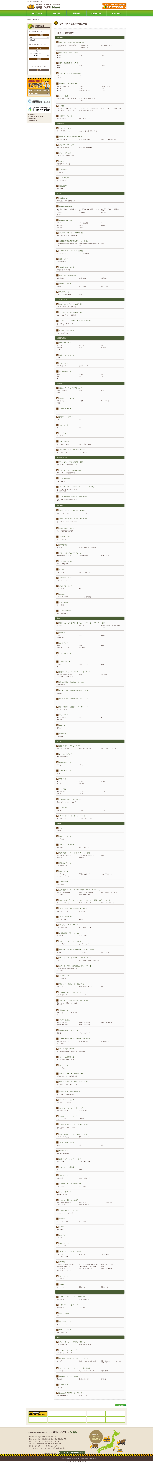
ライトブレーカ (105, 952)
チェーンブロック (62, 1194)
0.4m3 (80, 65)
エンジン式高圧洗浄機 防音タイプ (67, 1051)
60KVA (59, 223)
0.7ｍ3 (81, 76)
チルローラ (60, 1229)
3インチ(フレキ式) (62, 818)
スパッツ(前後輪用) (62, 613)
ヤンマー (103, 347)
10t (58, 419)
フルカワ (81, 345)
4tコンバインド (105, 401)
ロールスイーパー (84, 1041)
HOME (29, 19)
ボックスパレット (84, 1395)
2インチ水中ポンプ (62, 756)
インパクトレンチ (84, 944)
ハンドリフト (60, 1237)
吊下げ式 (59, 547)
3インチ (81, 765)
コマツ (102, 345)
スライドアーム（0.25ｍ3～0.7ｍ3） (111, 108)
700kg (58, 392)
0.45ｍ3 (59, 76)
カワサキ (59, 345)
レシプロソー (82, 1119)
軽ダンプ (81, 625)
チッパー (59, 952)
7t (57, 411)
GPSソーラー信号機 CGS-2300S (88, 1264)
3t (57, 427)
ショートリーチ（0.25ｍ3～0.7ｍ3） (67, 108)
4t (79, 656)
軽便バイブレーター (62, 866)
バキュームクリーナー (85, 1033)
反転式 (81, 919)
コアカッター (60, 1178)
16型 (102, 1145)
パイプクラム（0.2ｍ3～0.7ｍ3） (66, 110)
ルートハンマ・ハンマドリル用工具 (89, 960)
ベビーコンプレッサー (63, 333)
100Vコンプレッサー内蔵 (64, 294)
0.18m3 (59, 55)
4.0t (58, 376)
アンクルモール (61, 481)
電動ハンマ (60, 986)
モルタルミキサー (84, 911)
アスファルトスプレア (63, 452)
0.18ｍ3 (81, 88)
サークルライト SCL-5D (64, 1270)
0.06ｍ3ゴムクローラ (63, 86)
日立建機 (59, 347)
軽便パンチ (104, 855)
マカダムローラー (62, 436)
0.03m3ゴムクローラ (85, 45)
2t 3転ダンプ (60, 637)
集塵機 (59, 1033)
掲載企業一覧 (33, 121)
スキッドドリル (83, 513)
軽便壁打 (81, 857)
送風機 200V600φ (84, 1025)
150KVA (81, 225)
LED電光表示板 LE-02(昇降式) (88, 1266)
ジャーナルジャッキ (62, 1221)
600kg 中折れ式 (62, 390)
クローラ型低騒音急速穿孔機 (65, 531)
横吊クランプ (82, 1202)
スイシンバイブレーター (64, 903)
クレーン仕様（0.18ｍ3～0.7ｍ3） (66, 98)
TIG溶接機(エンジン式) (63, 270)
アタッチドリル (61, 539)
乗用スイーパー (61, 728)
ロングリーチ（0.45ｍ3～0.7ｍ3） (88, 108)
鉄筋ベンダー (60, 1161)
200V (80, 294)
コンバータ (60, 894)
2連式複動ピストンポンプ (64, 556)
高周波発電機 (60, 884)
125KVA (59, 225)
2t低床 (80, 635)
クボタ (81, 347)
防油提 (102, 243)
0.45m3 (103, 65)
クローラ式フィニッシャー (86, 444)
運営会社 (76, 13)
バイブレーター (61, 874)
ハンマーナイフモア (62, 597)
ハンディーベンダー (84, 1161)
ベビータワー (60, 1387)
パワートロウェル (84, 935)
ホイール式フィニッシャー (64, 444)
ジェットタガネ (61, 944)
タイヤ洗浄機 (60, 605)
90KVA (102, 223)
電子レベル (82, 1287)
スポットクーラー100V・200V (87, 1371)
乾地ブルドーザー (62, 366)
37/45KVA (60, 215)
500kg (80, 390)
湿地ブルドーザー (84, 366)
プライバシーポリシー (36, 116)
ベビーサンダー (83, 1110)
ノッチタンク (60, 588)
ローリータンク (61, 1068)
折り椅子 (59, 1361)
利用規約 (32, 114)
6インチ (103, 781)
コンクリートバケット (63, 919)
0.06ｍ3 (81, 86)
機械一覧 (57, 13)
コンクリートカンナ (62, 1110)
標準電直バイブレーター (64, 855)
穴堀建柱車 (60, 736)
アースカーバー (83, 452)
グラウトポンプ (105, 556)
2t (57, 656)
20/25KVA (103, 213)
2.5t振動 (81, 401)
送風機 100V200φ (84, 1022)
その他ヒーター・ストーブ (64, 1353)
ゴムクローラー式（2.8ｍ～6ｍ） (88, 131)
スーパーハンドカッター (64, 1102)
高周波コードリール (84, 894)
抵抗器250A (60, 278)
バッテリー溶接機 (84, 253)
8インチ (59, 783)
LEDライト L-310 (62, 1268)
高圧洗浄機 (82, 1051)
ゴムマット (60, 1371)
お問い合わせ (116, 13)
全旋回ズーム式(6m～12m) (108, 139)
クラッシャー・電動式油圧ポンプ (66, 1094)
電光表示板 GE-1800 (107, 1264)
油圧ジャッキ (82, 1221)
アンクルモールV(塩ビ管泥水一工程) (67, 464)
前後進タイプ (60, 847)
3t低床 (80, 645)
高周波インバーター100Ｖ (64, 892)
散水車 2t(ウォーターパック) (65, 674)
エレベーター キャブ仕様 (86, 110)
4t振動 (58, 403)
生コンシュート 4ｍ (85, 927)
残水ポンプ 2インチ (85, 748)
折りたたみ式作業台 (62, 1395)
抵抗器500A (104, 278)
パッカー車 (104, 674)
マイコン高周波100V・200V (109, 892)
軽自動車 (59, 693)
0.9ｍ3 (102, 76)
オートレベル (60, 1287)
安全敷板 (59, 1379)
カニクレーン (60, 572)
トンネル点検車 (61, 180)
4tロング (59, 666)
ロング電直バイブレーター (86, 855)
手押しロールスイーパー (64, 1041)
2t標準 (58, 635)
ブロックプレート (84, 847)
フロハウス (82, 1307)
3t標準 (58, 645)
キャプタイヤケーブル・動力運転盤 (67, 235)
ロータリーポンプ (62, 927)
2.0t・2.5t (59, 720)
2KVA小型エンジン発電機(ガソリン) (67, 201)
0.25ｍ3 (59, 90)
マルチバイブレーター (107, 874)
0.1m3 (102, 55)
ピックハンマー (83, 952)
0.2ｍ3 (102, 88)
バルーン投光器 (105, 1254)
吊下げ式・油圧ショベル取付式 (87, 547)
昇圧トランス (82, 286)
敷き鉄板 (103, 1379)
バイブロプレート (62, 839)
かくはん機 (60, 935)
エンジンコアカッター (85, 1178)
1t (101, 717)
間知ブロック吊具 (84, 1205)
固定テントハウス (62, 1332)
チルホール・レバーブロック (65, 1213)
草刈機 (81, 1170)
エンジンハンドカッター (64, 1137)
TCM (58, 349)
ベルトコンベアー (62, 1246)
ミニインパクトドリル (63, 513)
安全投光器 (82, 1254)
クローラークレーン (84, 572)
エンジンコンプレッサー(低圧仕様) (66, 307)
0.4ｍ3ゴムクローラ (84, 90)
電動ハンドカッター (84, 1137)
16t (80, 419)
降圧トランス (104, 286)
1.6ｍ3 (81, 78)
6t (57, 378)
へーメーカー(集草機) (85, 597)
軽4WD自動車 (61, 685)
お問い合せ (92, 1458)
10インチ (81, 783)
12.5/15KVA (82, 213)
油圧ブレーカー (61, 118)
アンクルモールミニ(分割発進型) (66, 473)
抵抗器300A (82, 278)
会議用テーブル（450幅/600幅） (88, 1361)
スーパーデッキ (61, 172)
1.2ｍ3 (59, 78)
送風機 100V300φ (106, 1022)
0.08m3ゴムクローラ (85, 47)
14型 (80, 1145)
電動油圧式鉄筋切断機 (63, 1153)
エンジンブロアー (62, 1022)
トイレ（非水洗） (62, 1299)
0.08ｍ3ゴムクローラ (107, 86)
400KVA (59, 227)
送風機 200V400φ (62, 1025)
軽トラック (60, 625)
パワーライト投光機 (62, 1256)
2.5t (102, 374)
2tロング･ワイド (83, 664)
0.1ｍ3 (59, 88)
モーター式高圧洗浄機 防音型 (65, 1059)
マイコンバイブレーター (64, 876)
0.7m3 (58, 67)
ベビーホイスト (61, 1186)
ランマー (59, 831)
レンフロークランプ (106, 1202)
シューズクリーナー (62, 1043)
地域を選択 (39, 35)
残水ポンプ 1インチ (63, 748)
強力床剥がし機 (105, 1041)
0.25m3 (59, 65)
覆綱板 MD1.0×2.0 (84, 1379)
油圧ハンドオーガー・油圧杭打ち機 (67, 1076)
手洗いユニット (61, 1307)
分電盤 (59, 286)
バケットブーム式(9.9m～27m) (65, 155)
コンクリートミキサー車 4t (65, 676)
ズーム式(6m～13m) (84, 139)
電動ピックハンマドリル (86, 986)
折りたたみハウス (62, 1324)
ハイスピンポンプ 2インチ (108, 748)
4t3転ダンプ (82, 647)
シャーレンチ (82, 995)
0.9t (80, 717)
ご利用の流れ (96, 13)
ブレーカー (60, 960)
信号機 (102, 1266)
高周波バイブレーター (85, 874)
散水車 (81, 674)
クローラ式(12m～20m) (85, 147)
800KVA (81, 227)
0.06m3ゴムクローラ (106, 45)
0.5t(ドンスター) (61, 717)
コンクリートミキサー (63, 911)
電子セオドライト (106, 1287)
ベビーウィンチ (83, 1186)
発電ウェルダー (61, 261)
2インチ (59, 765)
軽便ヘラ (59, 857)
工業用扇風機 (104, 1371)
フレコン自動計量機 (62, 564)
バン (58, 701)
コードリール (60, 1279)
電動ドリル (104, 986)
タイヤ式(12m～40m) (63, 147)
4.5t (80, 376)
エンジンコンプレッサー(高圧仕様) (66, 315)
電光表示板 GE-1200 (63, 1266)
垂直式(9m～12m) (62, 139)
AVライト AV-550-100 (85, 1268)
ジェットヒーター (62, 1344)
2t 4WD (103, 635)
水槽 (80, 588)
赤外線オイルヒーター (85, 1344)
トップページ (37, 13)
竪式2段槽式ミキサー (85, 556)
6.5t (102, 376)
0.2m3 (80, 55)
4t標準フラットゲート (63, 647)
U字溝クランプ (61, 1205)
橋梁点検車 (60, 188)
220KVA (103, 225)
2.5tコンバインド (62, 401)
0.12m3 (59, 57)
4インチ (59, 773)
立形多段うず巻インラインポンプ (66, 802)
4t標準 (102, 645)
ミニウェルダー (61, 253)
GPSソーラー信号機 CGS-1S (65, 1264)
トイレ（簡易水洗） (84, 1299)
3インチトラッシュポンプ (86, 818)
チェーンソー (60, 1170)
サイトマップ (33, 118)
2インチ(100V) (61, 791)
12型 (58, 1145)
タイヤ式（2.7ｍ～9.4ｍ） (64, 131)
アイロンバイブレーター (86, 903)
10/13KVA (60, 213)
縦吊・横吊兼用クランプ (64, 1202)
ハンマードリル (61, 978)
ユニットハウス (61, 1316)
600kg (58, 374)
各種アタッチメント (84, 118)
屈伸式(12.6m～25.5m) (63, 164)
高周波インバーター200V (86, 892)
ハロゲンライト (61, 1254)
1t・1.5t (81, 374)
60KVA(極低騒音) (83, 223)
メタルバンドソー (62, 1119)
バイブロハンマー (62, 580)
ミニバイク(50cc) (62, 709)
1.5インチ (59, 810)
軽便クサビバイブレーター (108, 903)
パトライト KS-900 (106, 1268)
